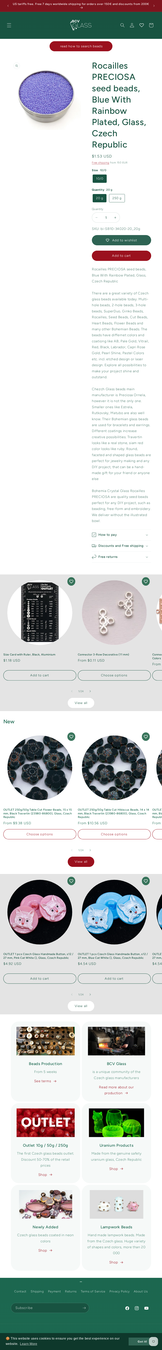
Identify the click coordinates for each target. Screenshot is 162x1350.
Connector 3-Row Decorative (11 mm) (103, 654)
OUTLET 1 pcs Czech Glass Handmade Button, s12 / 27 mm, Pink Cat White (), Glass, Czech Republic (38, 956)
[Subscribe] (84, 1308)
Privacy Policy (119, 1291)
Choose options (114, 675)
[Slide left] (72, 691)
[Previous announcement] (8, 6)
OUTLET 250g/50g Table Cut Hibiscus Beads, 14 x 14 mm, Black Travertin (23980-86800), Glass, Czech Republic (113, 813)
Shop (42, 1175)
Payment (54, 1291)
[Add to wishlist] (71, 581)
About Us (141, 1291)
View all (81, 703)
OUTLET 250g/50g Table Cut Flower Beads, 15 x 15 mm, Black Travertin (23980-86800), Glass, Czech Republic (37, 813)
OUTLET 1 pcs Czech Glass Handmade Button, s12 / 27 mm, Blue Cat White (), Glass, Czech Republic (113, 956)
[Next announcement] (154, 6)
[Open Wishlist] (141, 25)
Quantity (97, 209)
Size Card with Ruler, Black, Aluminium (29, 654)
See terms (42, 1081)
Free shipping (100, 162)
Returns (71, 1291)
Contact (20, 1291)
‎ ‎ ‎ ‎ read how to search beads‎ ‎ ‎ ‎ (81, 46)
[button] (9, 25)
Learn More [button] (28, 1343)
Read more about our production (116, 1090)
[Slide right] (90, 691)
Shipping (37, 1291)
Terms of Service (93, 1291)
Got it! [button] (142, 1341)
